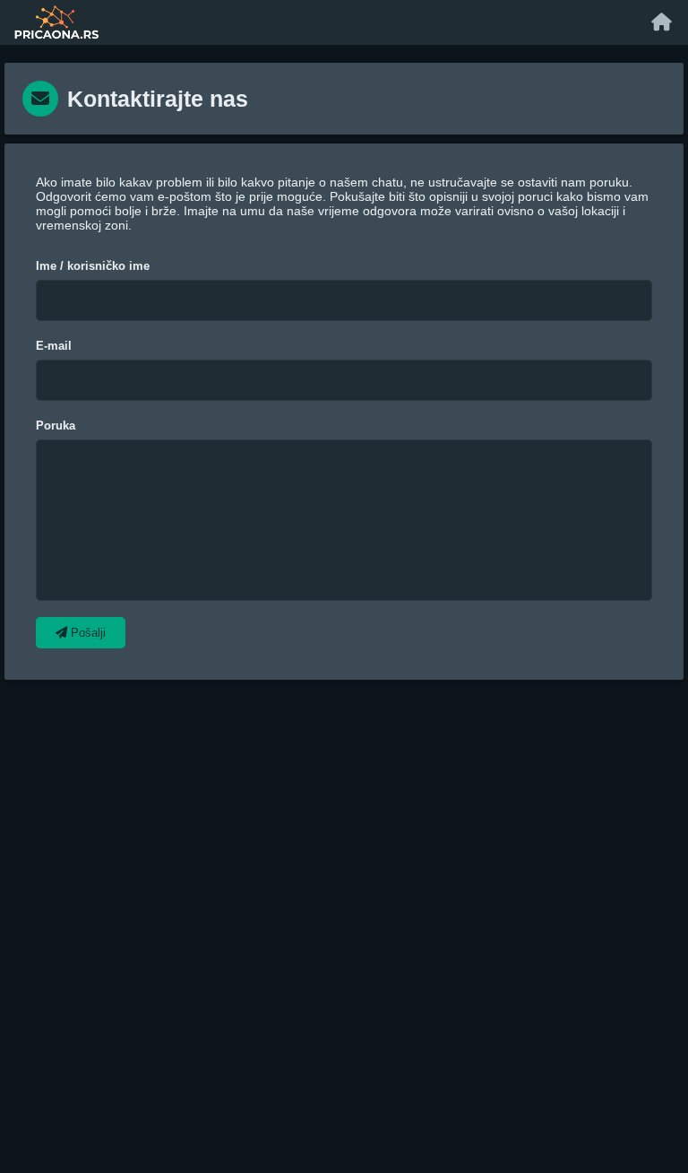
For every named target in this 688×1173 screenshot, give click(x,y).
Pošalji (86, 632)
